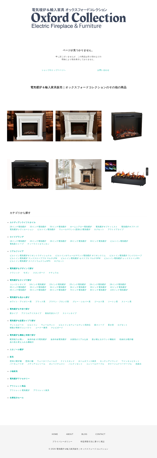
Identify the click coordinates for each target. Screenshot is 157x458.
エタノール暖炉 (17, 349)
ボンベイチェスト (57, 364)
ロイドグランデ (17, 237)
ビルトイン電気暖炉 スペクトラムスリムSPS (30, 261)
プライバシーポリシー (62, 442)
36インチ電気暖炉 (78, 287)
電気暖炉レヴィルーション (22, 229)
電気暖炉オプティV (130, 227)
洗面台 (139, 364)
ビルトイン (32, 325)
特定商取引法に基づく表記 (93, 442)
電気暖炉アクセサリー (20, 379)
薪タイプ (14, 313)
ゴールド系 (99, 302)
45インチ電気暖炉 (18, 290)
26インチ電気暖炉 (58, 241)
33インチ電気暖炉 (38, 227)
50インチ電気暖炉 (58, 227)
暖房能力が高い (17, 339)
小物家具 (14, 371)
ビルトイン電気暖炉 (46, 229)
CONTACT (100, 434)
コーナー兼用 (41, 328)
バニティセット (76, 364)
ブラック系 (40, 302)
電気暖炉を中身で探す (20, 309)
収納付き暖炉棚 (126, 339)
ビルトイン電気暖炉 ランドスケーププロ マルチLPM (33, 258)
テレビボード (57, 328)
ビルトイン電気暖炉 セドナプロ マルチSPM (80, 258)
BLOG (84, 434)
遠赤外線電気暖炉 (59, 339)
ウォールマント (48, 325)
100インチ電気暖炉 (119, 290)
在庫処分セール (17, 398)
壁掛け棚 (29, 361)
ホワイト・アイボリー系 (21, 302)
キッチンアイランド (109, 361)
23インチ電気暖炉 (38, 241)
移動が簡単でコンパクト (21, 328)
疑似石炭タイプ (52, 313)
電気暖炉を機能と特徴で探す (23, 335)
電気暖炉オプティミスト (107, 227)
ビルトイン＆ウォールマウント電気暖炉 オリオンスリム (80, 255)
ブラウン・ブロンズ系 (59, 302)
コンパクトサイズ (18, 284)
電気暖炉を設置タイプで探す (23, 321)
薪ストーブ (99, 325)
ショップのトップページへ (54, 70)
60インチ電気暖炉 (58, 290)
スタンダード (39, 273)
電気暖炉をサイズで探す (21, 280)
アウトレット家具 (41, 390)
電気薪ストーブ (17, 244)
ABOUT (69, 434)
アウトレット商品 (18, 386)
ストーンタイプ (70, 313)
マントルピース (17, 325)
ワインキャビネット (131, 361)
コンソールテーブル (95, 364)
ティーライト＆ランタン (38, 244)
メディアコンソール (36, 364)
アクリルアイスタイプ (31, 313)
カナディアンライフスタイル (23, 222)
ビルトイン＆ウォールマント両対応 (75, 325)
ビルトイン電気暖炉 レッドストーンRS (122, 258)
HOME (55, 434)
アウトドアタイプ (116, 229)
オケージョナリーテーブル (120, 364)
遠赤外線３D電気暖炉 (37, 339)
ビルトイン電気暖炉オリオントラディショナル (31, 255)
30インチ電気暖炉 (18, 287)
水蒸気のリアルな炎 (79, 339)
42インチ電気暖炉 (118, 287)
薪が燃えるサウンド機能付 (104, 339)
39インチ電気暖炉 (98, 287)
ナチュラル (54, 273)
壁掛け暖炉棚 (16, 361)
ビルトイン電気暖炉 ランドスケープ (125, 255)
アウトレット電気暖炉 (20, 390)
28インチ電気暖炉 (18, 227)
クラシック (15, 273)
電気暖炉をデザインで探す (22, 268)
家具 (12, 357)
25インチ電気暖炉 (78, 284)
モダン (26, 273)
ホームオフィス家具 (87, 361)
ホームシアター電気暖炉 (81, 227)
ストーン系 (127, 302)
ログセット (99, 229)
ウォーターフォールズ (47, 361)
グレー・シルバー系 (82, 302)
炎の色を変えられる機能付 (22, 342)
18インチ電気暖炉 (18, 241)
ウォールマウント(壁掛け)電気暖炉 (74, 229)
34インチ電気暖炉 (58, 287)
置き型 (111, 325)
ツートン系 (113, 302)
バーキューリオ (17, 364)
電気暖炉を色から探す (20, 297)
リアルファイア (17, 251)
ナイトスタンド (68, 361)
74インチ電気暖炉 (78, 290)
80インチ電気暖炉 (98, 290)
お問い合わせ (103, 70)
